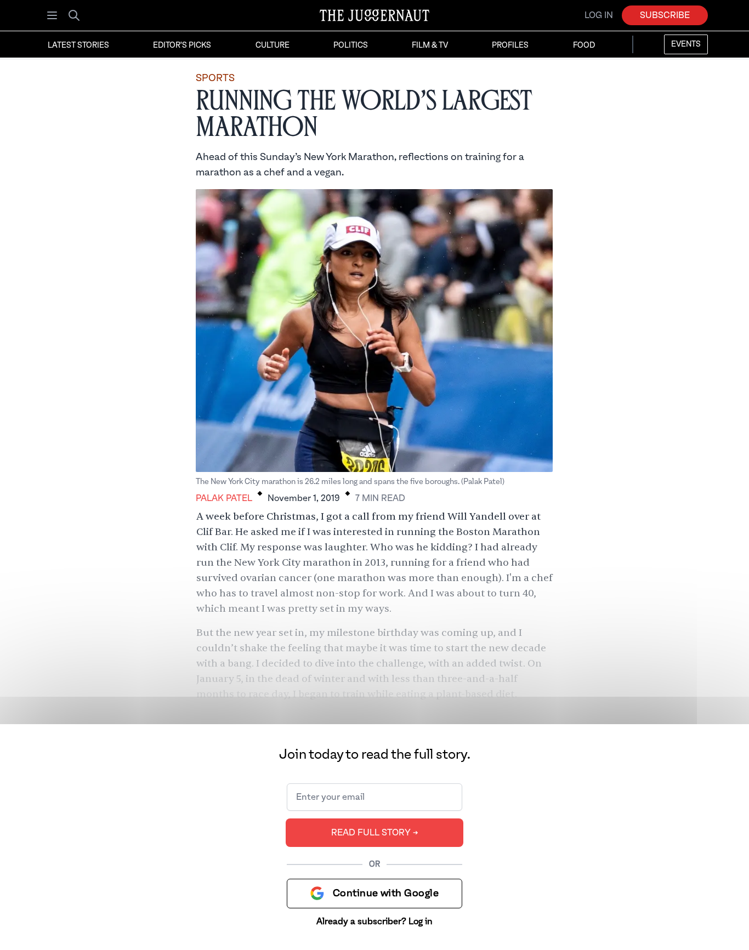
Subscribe (665, 15)
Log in (599, 15)
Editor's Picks (182, 45)
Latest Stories (78, 45)
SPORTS (215, 78)
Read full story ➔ (374, 833)
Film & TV (430, 45)
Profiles (510, 45)
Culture (273, 45)
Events (686, 44)
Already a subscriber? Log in (374, 921)
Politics (350, 45)
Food (584, 45)
